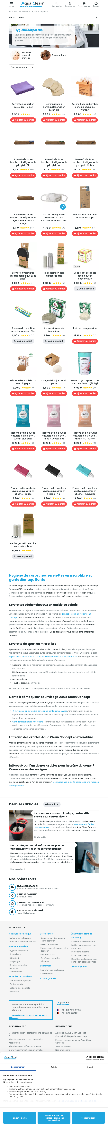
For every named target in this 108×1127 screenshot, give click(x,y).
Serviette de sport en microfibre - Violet (23, 105)
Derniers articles (23, 804)
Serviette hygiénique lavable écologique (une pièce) (23, 275)
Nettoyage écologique (20, 934)
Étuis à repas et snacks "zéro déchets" (54, 949)
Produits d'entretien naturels (23, 941)
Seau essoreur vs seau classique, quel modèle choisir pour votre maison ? (61, 815)
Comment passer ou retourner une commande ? (30, 1034)
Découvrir (50, 804)
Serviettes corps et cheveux (26, 55)
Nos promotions (62, 1050)
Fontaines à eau (47, 954)
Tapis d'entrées (17, 984)
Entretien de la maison (20, 976)
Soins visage (15, 954)
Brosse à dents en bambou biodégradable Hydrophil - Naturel (85, 162)
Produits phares (79, 966)
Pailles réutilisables (49, 944)
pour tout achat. (27, 895)
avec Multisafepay (30, 911)
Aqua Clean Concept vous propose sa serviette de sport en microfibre (43, 656)
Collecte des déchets (20, 988)
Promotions (16, 17)
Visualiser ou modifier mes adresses (25, 1046)
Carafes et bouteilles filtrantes (50, 959)
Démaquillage (59, 55)
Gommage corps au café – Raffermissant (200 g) (84, 382)
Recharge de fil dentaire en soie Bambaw (23, 545)
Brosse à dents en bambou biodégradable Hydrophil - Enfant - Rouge (23, 219)
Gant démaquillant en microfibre (27, 721)
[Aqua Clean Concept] (63, 1003)
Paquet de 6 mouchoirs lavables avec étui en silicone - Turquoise (84, 491)
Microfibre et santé (80, 951)
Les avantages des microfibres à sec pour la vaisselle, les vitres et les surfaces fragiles (37, 847)
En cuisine (14, 991)
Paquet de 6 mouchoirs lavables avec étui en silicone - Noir (54, 491)
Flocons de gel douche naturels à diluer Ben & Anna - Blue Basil (23, 435)
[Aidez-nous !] (31, 1010)
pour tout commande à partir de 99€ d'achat (38, 887)
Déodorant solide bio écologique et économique (85, 275)
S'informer (45, 966)
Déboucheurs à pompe (20, 980)
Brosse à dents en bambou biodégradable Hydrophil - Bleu (23, 162)
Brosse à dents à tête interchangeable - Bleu (23, 330)
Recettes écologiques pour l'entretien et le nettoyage (84, 960)
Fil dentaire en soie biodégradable (54, 274)
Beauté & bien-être (22, 11)
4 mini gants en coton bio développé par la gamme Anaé (39, 711)
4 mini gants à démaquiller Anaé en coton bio (54, 107)
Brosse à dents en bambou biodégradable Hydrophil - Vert (54, 162)
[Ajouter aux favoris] (33, 76)
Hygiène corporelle (19, 950)
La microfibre (46, 973)
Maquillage (15, 961)
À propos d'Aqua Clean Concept (70, 1033)
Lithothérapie (16, 971)
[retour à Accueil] (10, 11)
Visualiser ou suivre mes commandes (26, 1039)
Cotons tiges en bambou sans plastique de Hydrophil (84, 107)
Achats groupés (48, 978)
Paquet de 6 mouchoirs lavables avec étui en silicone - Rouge (23, 491)
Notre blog (76, 937)
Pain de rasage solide (84, 328)
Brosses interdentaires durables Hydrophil (85, 216)
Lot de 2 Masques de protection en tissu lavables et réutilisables (54, 217)
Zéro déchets (47, 934)
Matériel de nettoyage (20, 938)
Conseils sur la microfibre (83, 941)
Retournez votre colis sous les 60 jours (35, 903)
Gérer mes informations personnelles (26, 1050)
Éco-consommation (80, 955)
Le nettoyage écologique (52, 970)
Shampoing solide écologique (54, 330)
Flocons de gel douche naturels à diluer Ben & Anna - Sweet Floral (54, 435)
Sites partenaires (63, 1046)
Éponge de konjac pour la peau (54, 382)
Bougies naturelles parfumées (18, 966)
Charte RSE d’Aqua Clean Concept (71, 1036)
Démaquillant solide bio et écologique (23, 382)
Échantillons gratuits (81, 934)
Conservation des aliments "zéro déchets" (52, 939)
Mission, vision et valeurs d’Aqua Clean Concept (73, 1041)
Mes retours (14, 1043)
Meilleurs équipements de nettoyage (83, 946)
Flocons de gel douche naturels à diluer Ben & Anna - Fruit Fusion (85, 435)
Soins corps (15, 958)
